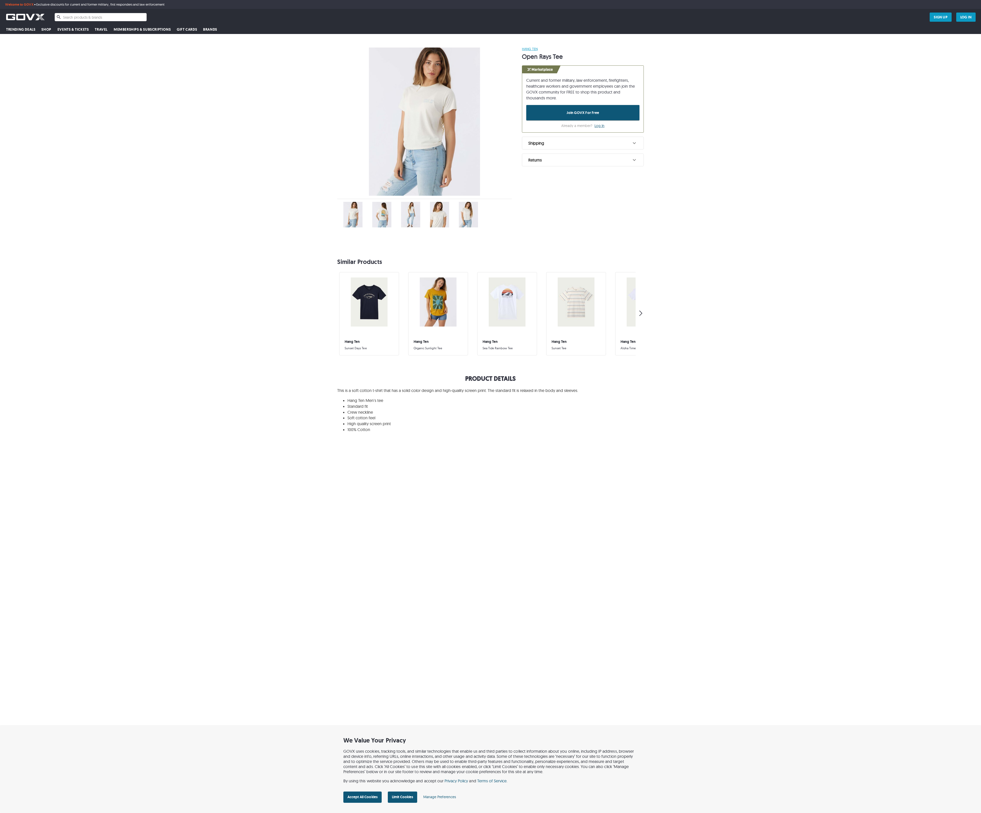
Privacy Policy (456, 780)
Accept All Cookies (362, 797)
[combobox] (101, 17)
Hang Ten (530, 49)
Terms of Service (492, 780)
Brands (210, 29)
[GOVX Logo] (25, 17)
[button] (583, 143)
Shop (46, 29)
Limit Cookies (402, 797)
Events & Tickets (73, 29)
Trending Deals (20, 29)
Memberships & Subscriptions (142, 29)
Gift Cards (187, 29)
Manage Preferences (439, 797)
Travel (101, 29)
